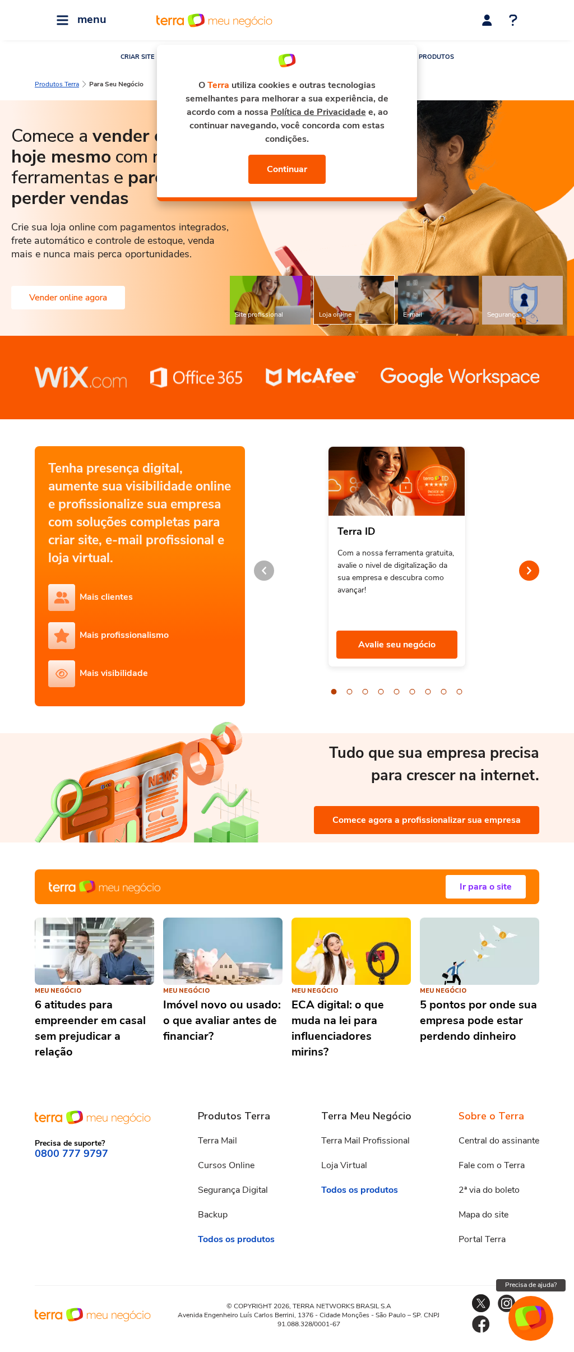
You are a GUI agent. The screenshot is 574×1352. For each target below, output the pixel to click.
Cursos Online (226, 1165)
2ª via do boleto (489, 1190)
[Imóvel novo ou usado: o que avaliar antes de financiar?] (223, 951)
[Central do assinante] (487, 20)
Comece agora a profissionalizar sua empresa (426, 820)
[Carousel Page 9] (459, 691)
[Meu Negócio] (287, 887)
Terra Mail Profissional (365, 1141)
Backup (213, 1215)
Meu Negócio (58, 991)
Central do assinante (499, 1141)
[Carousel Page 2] (349, 691)
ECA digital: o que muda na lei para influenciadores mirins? (337, 1028)
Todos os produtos (236, 1239)
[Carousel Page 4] (381, 691)
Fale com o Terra (492, 1165)
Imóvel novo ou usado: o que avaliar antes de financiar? (222, 1020)
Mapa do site (483, 1215)
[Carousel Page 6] (412, 691)
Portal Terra (482, 1239)
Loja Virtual (344, 1165)
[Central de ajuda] (513, 21)
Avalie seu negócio (397, 644)
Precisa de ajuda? (531, 1284)
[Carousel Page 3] (365, 691)
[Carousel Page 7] (428, 691)
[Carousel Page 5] (397, 691)
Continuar (287, 169)
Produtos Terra (57, 84)
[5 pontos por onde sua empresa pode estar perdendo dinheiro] (479, 951)
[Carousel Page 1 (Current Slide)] (334, 691)
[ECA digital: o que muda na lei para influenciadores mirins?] (351, 951)
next (529, 571)
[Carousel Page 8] (444, 691)
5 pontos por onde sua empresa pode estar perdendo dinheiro (478, 1020)
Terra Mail (217, 1141)
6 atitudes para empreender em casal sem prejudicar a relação (90, 1028)
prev (264, 571)
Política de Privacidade (318, 112)
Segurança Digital (233, 1190)
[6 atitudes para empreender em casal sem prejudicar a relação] (94, 951)
